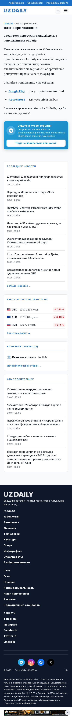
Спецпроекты (35, 2)
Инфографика (16, 2)
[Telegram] (21, 662)
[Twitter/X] (50, 662)
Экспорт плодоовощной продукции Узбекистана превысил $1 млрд (29, 240)
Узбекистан (11, 516)
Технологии (12, 534)
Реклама (10, 599)
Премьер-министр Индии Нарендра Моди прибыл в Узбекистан (34, 209)
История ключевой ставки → (24, 365)
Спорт (8, 545)
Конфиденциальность (19, 587)
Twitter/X (10, 636)
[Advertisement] (36, 713)
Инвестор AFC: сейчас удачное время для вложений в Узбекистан (34, 225)
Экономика (11, 522)
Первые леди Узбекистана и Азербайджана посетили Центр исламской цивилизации (35, 422)
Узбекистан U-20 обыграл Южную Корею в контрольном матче (34, 406)
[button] (58, 10)
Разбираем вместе (57, 2)
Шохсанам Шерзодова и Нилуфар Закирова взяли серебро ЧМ (35, 178)
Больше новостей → (19, 285)
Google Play (17, 91)
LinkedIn (9, 641)
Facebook (10, 630)
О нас (7, 576)
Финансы (10, 528)
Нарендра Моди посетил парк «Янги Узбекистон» (30, 194)
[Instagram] (31, 662)
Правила (9, 582)
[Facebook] (40, 662)
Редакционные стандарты (22, 605)
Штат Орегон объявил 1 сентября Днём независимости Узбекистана (32, 256)
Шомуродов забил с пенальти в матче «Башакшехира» (31, 438)
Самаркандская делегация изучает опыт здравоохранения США (33, 271)
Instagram (10, 624)
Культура (10, 539)
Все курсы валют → (18, 333)
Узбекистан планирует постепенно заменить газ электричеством (29, 391)
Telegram (10, 618)
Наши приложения (16, 593)
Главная (8, 23)
